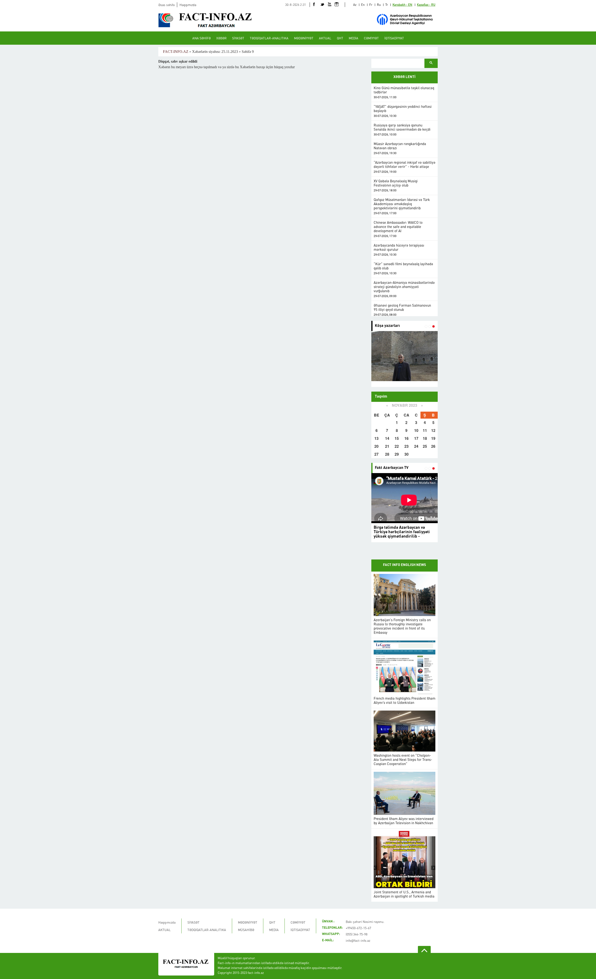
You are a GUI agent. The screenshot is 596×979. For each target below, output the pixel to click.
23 (406, 446)
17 (416, 438)
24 (416, 446)
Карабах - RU (426, 5)
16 (406, 438)
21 (387, 446)
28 (387, 454)
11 (425, 430)
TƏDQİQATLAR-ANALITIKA (269, 38)
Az (354, 5)
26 (433, 446)
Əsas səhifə (166, 5)
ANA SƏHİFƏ (201, 38)
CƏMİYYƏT (371, 38)
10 (416, 430)
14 (387, 438)
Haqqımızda (187, 5)
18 (425, 438)
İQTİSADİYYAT (394, 38)
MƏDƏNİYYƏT (303, 38)
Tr (386, 5)
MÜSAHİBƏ (246, 930)
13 (376, 438)
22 (397, 446)
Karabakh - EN (402, 5)
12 (433, 430)
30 (406, 454)
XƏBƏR (221, 38)
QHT (340, 38)
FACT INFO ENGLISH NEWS (404, 565)
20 (376, 446)
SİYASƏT (238, 38)
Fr (370, 5)
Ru (379, 5)
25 (425, 446)
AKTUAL (325, 38)
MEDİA (353, 38)
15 (397, 438)
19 (433, 438)
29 (397, 454)
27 (376, 454)
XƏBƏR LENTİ (404, 77)
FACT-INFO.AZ (175, 52)
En (363, 5)
